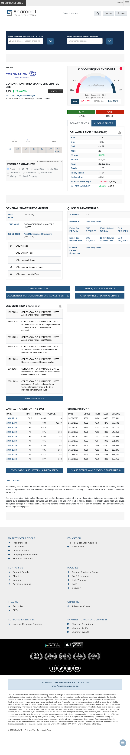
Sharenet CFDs (80, 628)
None (12, 169)
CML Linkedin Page (24, 253)
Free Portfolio (20, 543)
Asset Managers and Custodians (38, 234)
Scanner (121, 13)
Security (76, 588)
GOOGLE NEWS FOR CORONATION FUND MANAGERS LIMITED (38, 296)
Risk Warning (79, 580)
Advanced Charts (81, 606)
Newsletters (78, 546)
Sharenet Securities (82, 624)
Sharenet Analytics (23, 558)
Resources (46, 172)
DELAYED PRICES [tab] (79, 123)
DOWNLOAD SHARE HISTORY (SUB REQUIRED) (34, 470)
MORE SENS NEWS (34, 399)
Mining (13, 176)
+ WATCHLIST (55, 91)
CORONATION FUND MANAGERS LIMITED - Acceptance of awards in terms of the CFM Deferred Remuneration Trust (40, 350)
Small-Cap (39, 169)
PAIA (74, 584)
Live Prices (19, 546)
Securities (18, 606)
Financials (31, 172)
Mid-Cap (54, 169)
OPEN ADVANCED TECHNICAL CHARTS (99, 296)
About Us (18, 576)
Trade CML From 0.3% (38, 288)
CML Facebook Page (25, 260)
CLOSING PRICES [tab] (103, 123)
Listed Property (29, 176)
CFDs (16, 610)
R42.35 (81, 114)
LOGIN (120, 2)
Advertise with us (22, 584)
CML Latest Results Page (27, 274)
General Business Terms (85, 572)
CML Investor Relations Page (29, 267)
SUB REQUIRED (93, 221)
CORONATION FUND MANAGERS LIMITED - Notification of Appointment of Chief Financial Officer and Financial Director (40, 372)
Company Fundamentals (25, 554)
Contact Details (21, 572)
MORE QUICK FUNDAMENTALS (99, 288)
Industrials (15, 172)
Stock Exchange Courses (83, 543)
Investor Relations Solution (27, 624)
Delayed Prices (21, 550)
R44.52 (110, 114)
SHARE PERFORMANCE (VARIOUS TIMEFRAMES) (95, 470)
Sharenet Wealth (80, 632)
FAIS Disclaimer (80, 576)
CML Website (22, 246)
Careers (17, 580)
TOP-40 (25, 169)
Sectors (108, 13)
